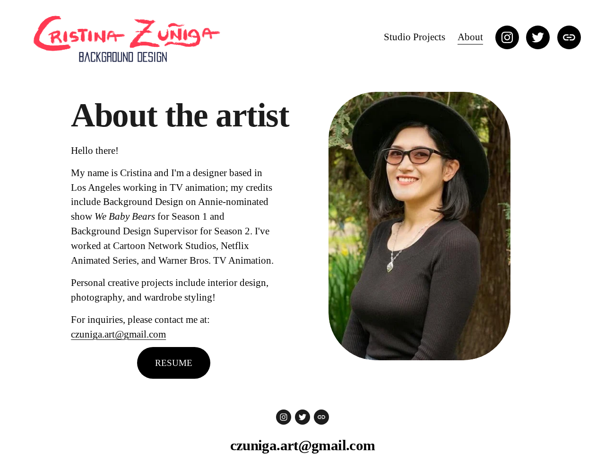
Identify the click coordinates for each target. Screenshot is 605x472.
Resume (173, 363)
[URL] (569, 37)
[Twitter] (538, 37)
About (470, 37)
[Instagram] (507, 37)
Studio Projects (414, 37)
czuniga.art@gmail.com (118, 334)
